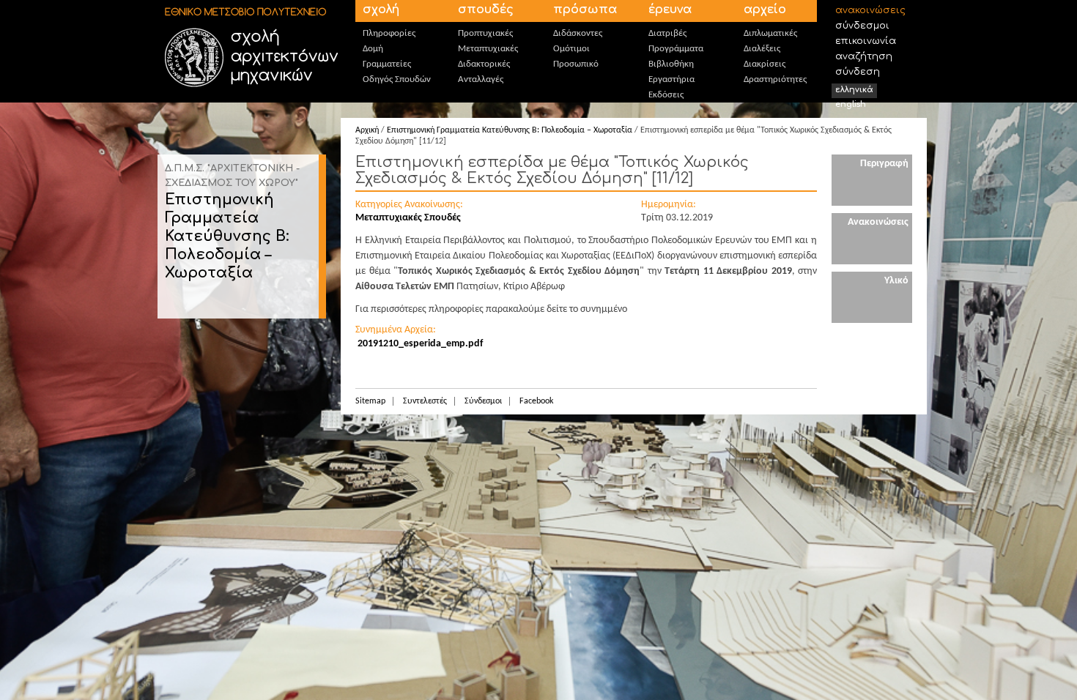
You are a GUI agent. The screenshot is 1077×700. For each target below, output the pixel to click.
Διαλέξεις (762, 48)
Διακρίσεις (764, 64)
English (850, 104)
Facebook (536, 401)
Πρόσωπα (585, 9)
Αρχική (367, 130)
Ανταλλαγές (480, 79)
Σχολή (381, 9)
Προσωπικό (576, 64)
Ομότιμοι (571, 48)
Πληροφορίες (389, 33)
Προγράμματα (675, 48)
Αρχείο (765, 9)
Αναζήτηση (863, 56)
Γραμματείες (387, 64)
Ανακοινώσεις (870, 10)
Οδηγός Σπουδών (397, 79)
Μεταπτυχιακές (488, 48)
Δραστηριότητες (775, 79)
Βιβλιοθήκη (671, 64)
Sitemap (370, 401)
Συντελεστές (425, 401)
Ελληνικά (854, 89)
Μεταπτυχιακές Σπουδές (408, 217)
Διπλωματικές (770, 33)
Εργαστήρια (671, 79)
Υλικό (896, 280)
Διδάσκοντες (577, 33)
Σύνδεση (857, 72)
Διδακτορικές (484, 64)
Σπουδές (486, 9)
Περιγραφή (884, 163)
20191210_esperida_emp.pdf (420, 343)
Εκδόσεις (666, 95)
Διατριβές (667, 33)
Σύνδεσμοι (862, 26)
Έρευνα (670, 9)
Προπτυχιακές (485, 33)
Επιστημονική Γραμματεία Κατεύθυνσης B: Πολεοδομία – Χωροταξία (227, 236)
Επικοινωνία (865, 41)
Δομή (373, 48)
